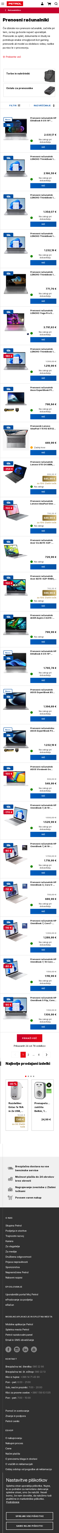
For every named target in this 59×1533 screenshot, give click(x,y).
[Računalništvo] (6, 10)
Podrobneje (12, 1502)
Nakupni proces (14, 1443)
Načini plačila (12, 1453)
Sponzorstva (12, 1267)
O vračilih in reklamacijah (19, 1464)
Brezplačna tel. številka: (18, 1366)
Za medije (11, 1251)
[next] (46, 1055)
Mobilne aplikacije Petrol (19, 1324)
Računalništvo (14, 10)
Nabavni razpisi (13, 1277)
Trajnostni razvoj (14, 1235)
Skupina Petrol (13, 1225)
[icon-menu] (2, 3)
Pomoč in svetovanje (17, 1410)
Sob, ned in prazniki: (16, 1387)
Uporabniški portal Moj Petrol (21, 1294)
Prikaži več (29, 1038)
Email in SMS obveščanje (19, 1339)
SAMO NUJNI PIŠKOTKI (29, 1526)
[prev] (15, 1055)
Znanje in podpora (15, 1415)
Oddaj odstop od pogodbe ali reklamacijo (28, 1469)
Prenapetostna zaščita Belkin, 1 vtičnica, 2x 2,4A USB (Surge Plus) (42, 1107)
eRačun (9, 1304)
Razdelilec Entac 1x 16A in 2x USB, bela (16, 1107)
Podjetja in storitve (16, 1230)
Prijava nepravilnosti (16, 1261)
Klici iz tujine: (12, 1376)
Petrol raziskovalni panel (18, 1334)
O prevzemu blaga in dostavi (21, 1458)
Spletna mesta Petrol (17, 1329)
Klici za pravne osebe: (17, 1392)
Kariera (9, 1241)
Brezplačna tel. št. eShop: (19, 1371)
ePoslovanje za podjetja (19, 1299)
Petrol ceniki (12, 1421)
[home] (15, 3)
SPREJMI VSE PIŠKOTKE (30, 1516)
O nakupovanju (13, 1438)
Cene (8, 1448)
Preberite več (13, 56)
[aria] (16, 438)
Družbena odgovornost (18, 1256)
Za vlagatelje (12, 1246)
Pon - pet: (11, 1382)
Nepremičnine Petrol (17, 1272)
